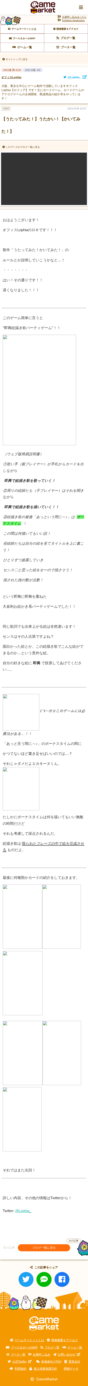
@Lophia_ (23, 1211)
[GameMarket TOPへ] (44, 1323)
